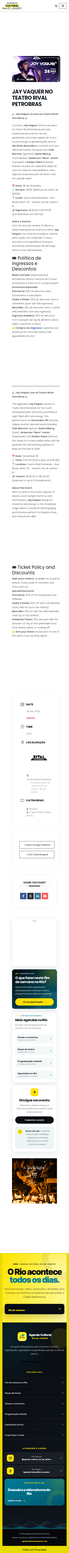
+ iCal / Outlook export (37, 854)
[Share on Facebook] (23, 896)
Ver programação (34, 1002)
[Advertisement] (34, 34)
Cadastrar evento (34, 1120)
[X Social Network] (30, 896)
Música (33, 808)
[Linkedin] (37, 896)
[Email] (45, 896)
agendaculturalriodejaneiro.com (34, 1541)
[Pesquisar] (56, 6)
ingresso (36, 328)
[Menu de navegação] (63, 6)
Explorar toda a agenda (32, 1361)
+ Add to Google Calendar (37, 844)
